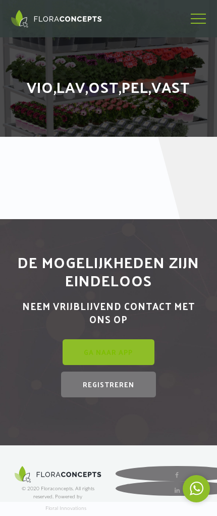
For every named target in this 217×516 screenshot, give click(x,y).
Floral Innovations (65, 508)
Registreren (108, 384)
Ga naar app (108, 352)
